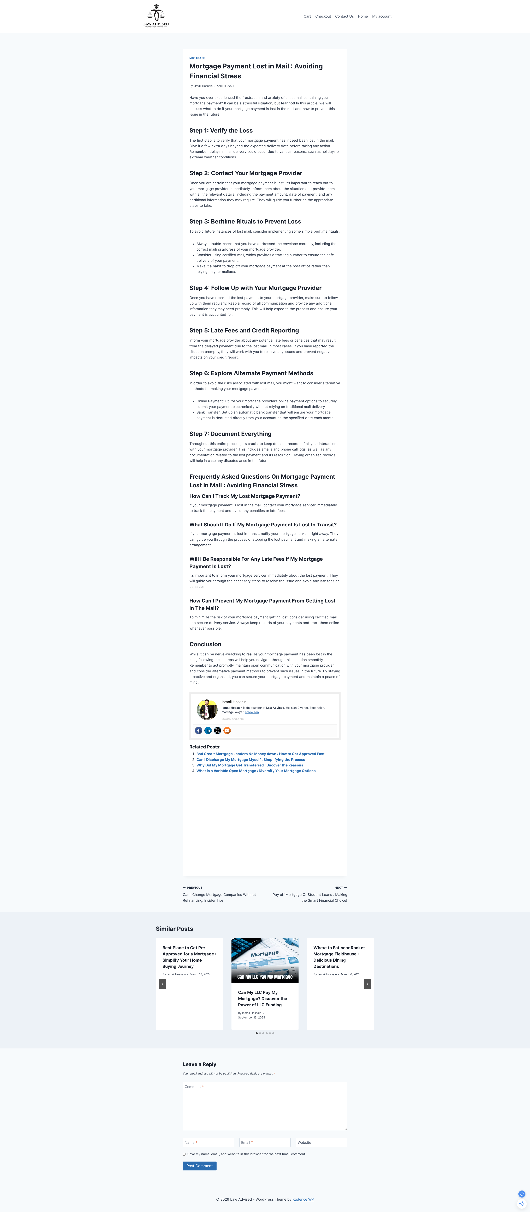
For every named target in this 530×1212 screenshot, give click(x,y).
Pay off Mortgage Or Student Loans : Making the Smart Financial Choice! (310, 894)
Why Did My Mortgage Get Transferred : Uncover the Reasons (249, 765)
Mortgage (197, 58)
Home (363, 16)
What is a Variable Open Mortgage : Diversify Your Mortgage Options (256, 771)
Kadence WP (303, 1199)
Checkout (323, 16)
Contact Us (344, 16)
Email (247, 1142)
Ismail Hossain (203, 85)
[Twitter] (217, 730)
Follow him (252, 712)
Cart (307, 16)
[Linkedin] (208, 730)
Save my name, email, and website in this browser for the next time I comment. (246, 1154)
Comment (194, 1087)
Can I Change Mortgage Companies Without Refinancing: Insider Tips (219, 894)
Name (191, 1142)
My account (381, 16)
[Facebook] (198, 730)
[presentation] (265, 960)
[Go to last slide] (162, 984)
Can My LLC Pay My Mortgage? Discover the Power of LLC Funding (262, 998)
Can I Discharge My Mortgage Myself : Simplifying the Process (250, 760)
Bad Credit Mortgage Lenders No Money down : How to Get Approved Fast (260, 754)
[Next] (367, 984)
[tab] (257, 1033)
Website (304, 1142)
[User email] (227, 730)
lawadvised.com (233, 719)
